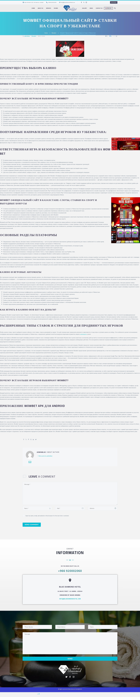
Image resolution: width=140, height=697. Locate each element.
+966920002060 (52, 2)
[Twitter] (84, 2)
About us (40, 8)
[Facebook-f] (70, 677)
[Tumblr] (31, 439)
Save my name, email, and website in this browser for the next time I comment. (47, 516)
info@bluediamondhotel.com (68, 2)
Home (33, 8)
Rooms (56, 8)
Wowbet (34, 36)
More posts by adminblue (45, 456)
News (91, 8)
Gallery (84, 8)
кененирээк (83, 334)
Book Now (113, 2)
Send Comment (32, 525)
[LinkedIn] (33, 439)
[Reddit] (35, 439)
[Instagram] (86, 2)
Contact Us (99, 8)
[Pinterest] (28, 439)
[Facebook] (81, 2)
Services (48, 8)
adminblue (27, 36)
